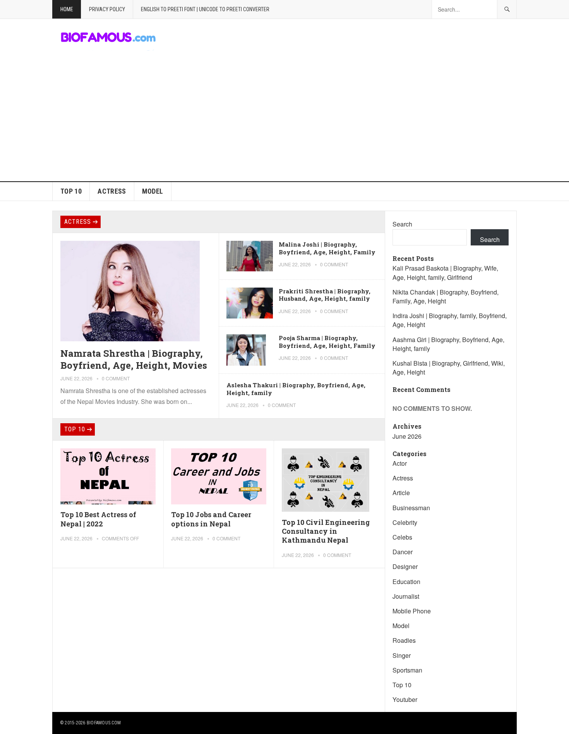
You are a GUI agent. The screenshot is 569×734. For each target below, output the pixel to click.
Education (406, 581)
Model (152, 191)
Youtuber (404, 699)
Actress (112, 191)
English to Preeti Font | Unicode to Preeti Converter (205, 9)
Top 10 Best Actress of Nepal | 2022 (98, 519)
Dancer (402, 551)
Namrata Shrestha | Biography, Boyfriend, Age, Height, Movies (133, 359)
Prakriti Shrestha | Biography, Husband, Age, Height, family (324, 295)
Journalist (405, 596)
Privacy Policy (107, 9)
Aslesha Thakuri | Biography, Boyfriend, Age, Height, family (295, 389)
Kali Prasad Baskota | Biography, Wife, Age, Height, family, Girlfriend (445, 272)
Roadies (404, 640)
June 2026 (407, 436)
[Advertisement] (284, 123)
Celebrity (404, 522)
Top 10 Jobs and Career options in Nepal (211, 519)
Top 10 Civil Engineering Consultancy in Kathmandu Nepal (326, 531)
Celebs (402, 537)
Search (402, 224)
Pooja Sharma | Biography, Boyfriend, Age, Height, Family (327, 341)
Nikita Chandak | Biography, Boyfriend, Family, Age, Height (445, 296)
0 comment (116, 378)
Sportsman (407, 670)
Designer (405, 566)
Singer (401, 655)
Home (66, 9)
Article (401, 492)
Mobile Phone (411, 610)
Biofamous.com (104, 722)
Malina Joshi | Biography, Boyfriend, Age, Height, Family (327, 248)
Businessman (411, 507)
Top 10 (71, 191)
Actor (399, 463)
